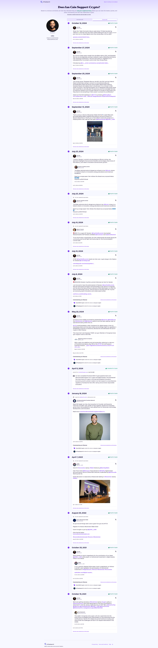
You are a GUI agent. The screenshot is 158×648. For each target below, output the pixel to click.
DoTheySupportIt (80, 306)
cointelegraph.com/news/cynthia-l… (83, 263)
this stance (90, 302)
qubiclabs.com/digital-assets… (83, 572)
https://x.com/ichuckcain (52, 38)
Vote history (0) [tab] (80, 19)
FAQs (110, 644)
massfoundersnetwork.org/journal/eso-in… (92, 411)
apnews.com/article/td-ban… (81, 37)
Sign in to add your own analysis (111, 1)
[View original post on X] (115, 27)
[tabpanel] (92, 328)
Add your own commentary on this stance (81, 42)
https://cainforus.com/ (52, 39)
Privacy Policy (95, 644)
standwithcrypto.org (82, 372)
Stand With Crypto (80, 302)
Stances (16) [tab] (104, 19)
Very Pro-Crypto (114, 23)
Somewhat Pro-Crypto (112, 368)
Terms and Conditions (103, 644)
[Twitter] (113, 644)
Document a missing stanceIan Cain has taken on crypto (79, 14)
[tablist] (92, 19)
